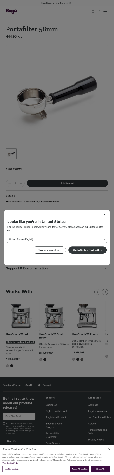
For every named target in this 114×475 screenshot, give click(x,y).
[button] (87, 250)
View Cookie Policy (10, 463)
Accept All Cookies (80, 469)
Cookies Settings (12, 469)
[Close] (104, 214)
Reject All (100, 469)
